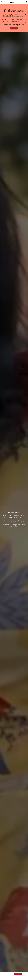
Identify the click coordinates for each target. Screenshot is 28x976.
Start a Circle (14, 28)
